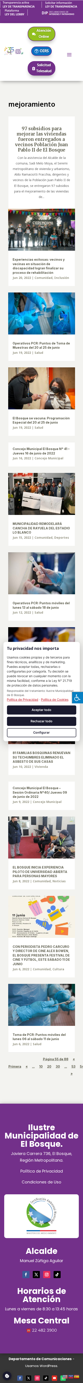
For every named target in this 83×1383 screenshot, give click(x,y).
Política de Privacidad (41, 1171)
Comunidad (43, 278)
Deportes (61, 537)
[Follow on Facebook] (25, 1274)
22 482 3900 (44, 1330)
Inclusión (61, 278)
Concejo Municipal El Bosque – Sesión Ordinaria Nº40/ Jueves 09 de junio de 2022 (40, 792)
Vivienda (41, 767)
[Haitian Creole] (71, 1376)
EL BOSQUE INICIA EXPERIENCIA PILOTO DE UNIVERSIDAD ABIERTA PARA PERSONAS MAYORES (40, 871)
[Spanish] (77, 1376)
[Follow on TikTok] (57, 1274)
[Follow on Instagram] (46, 1274)
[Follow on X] (36, 1274)
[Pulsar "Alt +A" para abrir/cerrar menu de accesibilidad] (77, 697)
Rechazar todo (41, 721)
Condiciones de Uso (41, 1182)
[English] (65, 1376)
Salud (39, 352)
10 (41, 1066)
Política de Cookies (54, 700)
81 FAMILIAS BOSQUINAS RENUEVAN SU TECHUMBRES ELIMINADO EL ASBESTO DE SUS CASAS (41, 757)
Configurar (41, 732)
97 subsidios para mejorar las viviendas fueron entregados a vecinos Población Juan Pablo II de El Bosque (41, 139)
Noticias (59, 881)
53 (73, 1066)
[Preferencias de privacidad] (7, 1375)
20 (49, 1066)
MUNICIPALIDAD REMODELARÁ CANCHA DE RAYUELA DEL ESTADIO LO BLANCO (41, 528)
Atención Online (44, 33)
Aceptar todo (41, 710)
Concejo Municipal (49, 458)
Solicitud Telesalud (43, 67)
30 (58, 1066)
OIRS (44, 50)
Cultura (58, 969)
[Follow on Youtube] (54, 1378)
